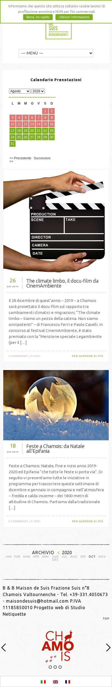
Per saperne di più (87, 356)
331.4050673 (94, 594)
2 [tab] (55, 667)
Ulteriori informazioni (74, 17)
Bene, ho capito (37, 17)
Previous (4, 647)
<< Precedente (20, 158)
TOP (106, 618)
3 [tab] (60, 667)
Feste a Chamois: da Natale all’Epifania (55, 448)
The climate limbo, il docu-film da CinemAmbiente (62, 283)
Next (108, 647)
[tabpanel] (56, 646)
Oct (92, 556)
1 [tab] (50, 667)
